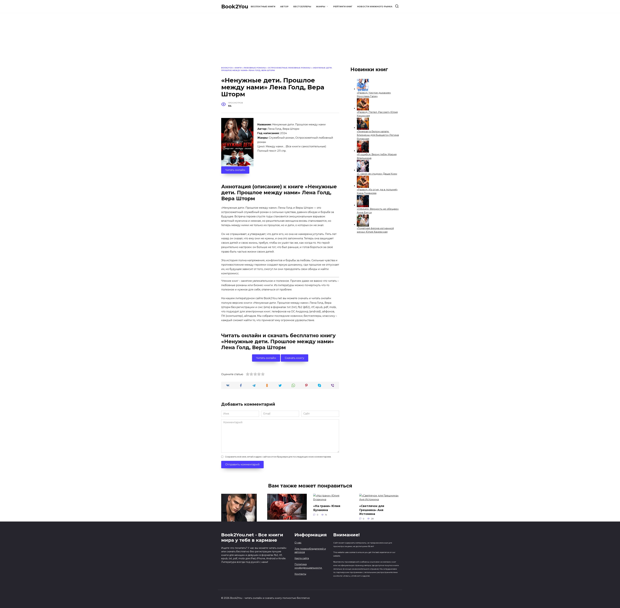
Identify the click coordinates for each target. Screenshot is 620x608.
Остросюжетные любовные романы (289, 68)
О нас (297, 542)
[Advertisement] (310, 42)
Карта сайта (301, 558)
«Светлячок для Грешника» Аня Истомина (371, 510)
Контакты (300, 574)
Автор (284, 6)
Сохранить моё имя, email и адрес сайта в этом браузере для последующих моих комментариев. (278, 457)
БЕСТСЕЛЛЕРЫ (302, 6)
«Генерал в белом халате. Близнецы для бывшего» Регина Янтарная (378, 135)
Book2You (234, 6)
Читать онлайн (235, 170)
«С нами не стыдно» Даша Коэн (377, 173)
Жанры (320, 6)
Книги (238, 68)
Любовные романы (254, 68)
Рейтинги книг (342, 6)
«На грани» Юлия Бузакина (326, 508)
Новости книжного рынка (374, 6)
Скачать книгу (294, 358)
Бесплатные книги (263, 6)
